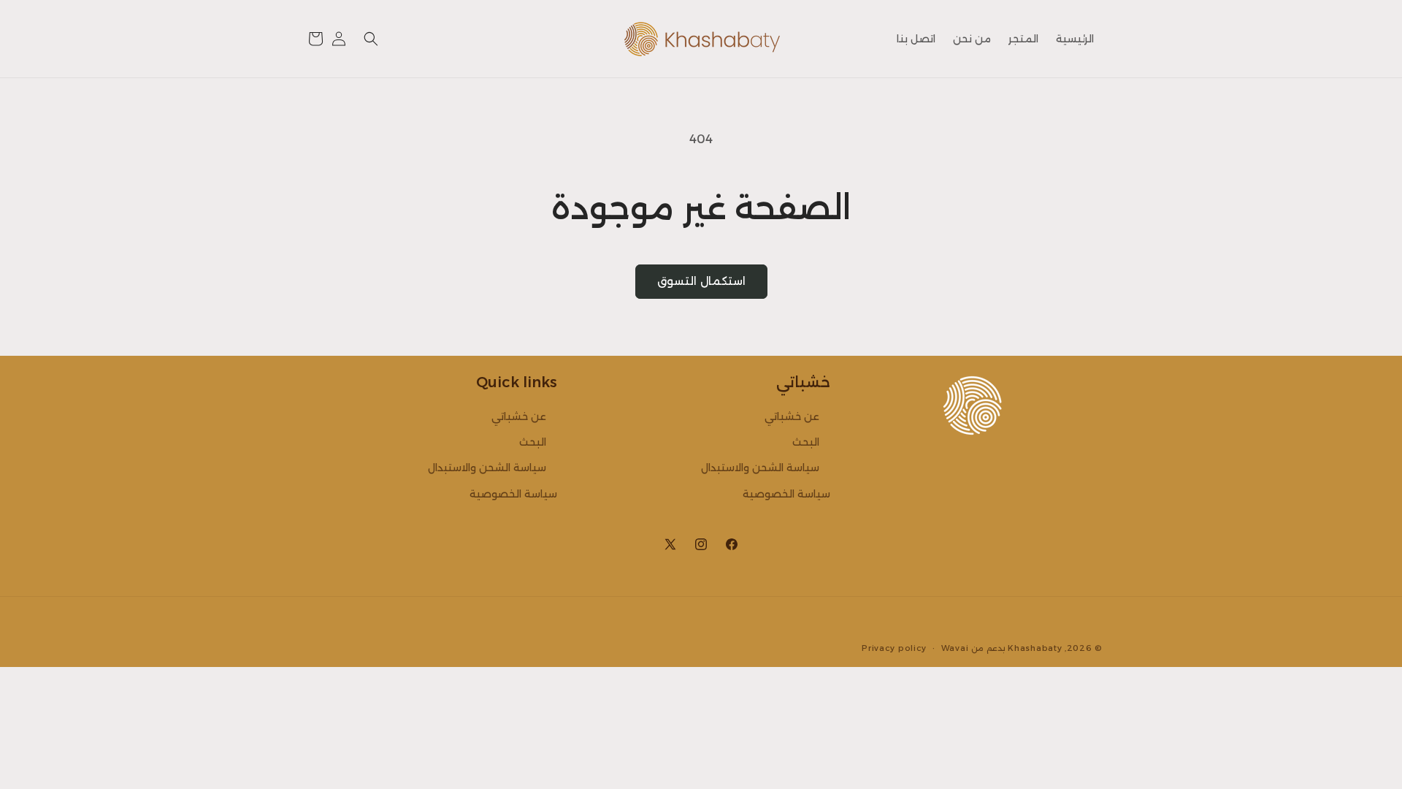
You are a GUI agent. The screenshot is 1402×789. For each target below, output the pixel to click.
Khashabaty (1035, 648)
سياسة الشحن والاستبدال (760, 467)
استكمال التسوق (701, 281)
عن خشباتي (792, 416)
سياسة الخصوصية (786, 493)
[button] (371, 39)
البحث (805, 442)
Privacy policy (894, 648)
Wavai (955, 648)
